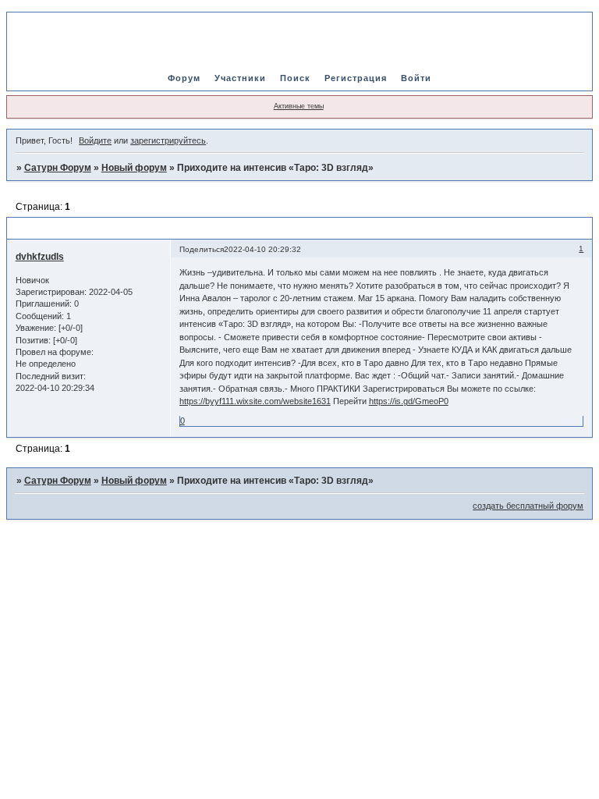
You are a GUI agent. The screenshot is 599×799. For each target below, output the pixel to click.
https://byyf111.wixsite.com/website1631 (255, 401)
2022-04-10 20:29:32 (262, 249)
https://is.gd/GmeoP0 (408, 401)
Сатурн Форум (57, 167)
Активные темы (299, 106)
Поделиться (201, 249)
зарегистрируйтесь (168, 140)
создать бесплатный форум (528, 505)
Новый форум (134, 167)
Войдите (95, 140)
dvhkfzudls (40, 256)
